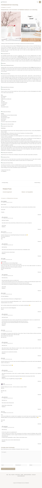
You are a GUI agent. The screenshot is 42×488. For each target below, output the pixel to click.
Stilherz (32, 67)
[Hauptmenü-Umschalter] (40, 2)
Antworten (39, 214)
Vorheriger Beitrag (4, 182)
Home (7, 474)
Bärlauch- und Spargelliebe (27, 192)
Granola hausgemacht (7, 192)
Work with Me (17, 474)
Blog (10, 474)
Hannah (4, 293)
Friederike (5, 201)
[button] (37, 2)
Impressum (34, 474)
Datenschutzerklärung (27, 474)
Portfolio (22, 474)
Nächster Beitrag (38, 182)
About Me (13, 474)
